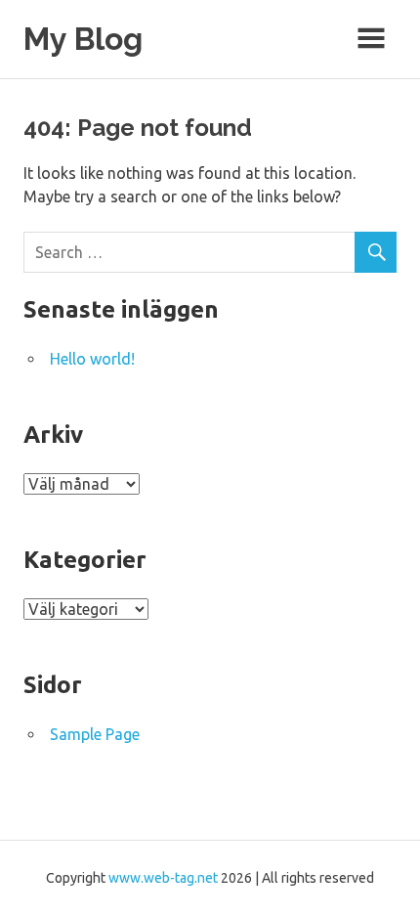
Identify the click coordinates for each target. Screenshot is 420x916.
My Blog (83, 39)
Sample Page (95, 734)
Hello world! (92, 359)
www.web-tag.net (163, 878)
